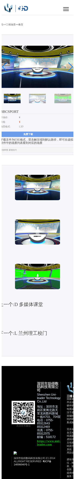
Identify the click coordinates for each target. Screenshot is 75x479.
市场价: (4, 117)
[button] (4, 66)
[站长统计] (15, 453)
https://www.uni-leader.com (49, 443)
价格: (3, 122)
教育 (20, 24)
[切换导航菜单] (66, 9)
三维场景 (11, 24)
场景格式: (5, 126)
